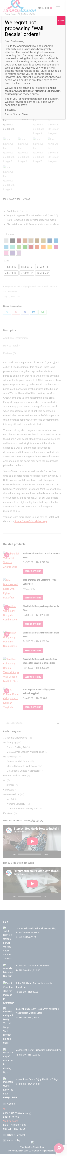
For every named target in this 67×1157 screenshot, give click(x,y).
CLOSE (61, 20)
